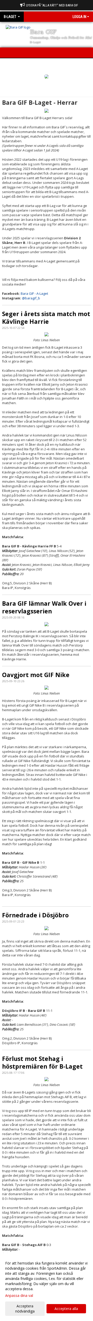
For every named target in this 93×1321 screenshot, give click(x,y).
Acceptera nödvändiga (25, 1309)
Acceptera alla (66, 1308)
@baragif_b (31, 298)
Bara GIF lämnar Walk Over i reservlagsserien (44, 607)
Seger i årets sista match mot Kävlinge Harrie (46, 318)
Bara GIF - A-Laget (34, 293)
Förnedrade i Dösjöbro (35, 915)
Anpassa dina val (19, 1295)
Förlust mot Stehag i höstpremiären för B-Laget (42, 1062)
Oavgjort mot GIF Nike (35, 675)
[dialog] (46, 1287)
